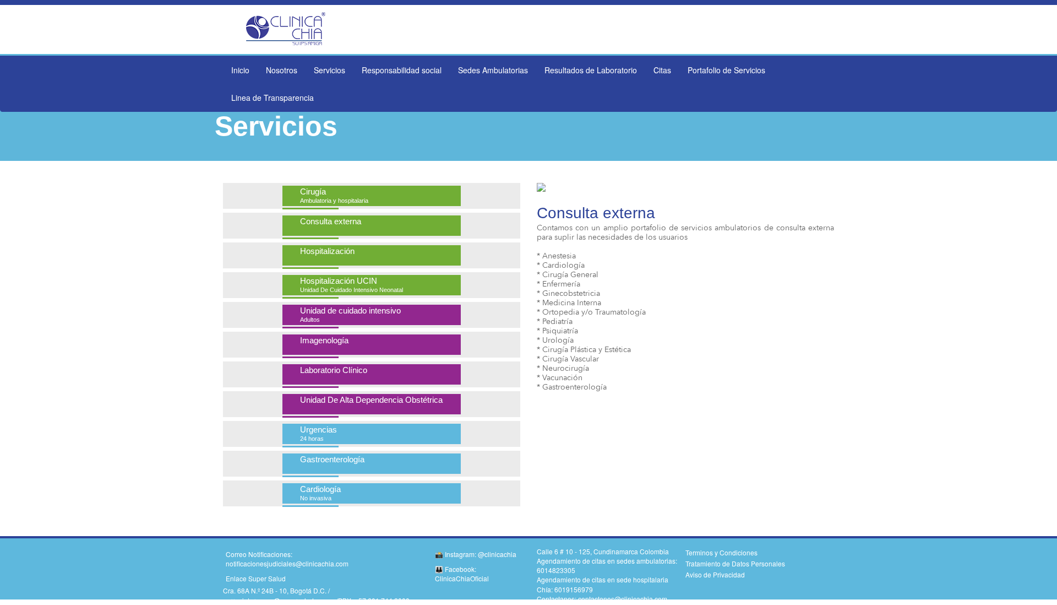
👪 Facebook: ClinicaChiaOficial (462, 573)
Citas (662, 69)
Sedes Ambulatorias (493, 69)
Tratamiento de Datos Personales (735, 563)
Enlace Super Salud (256, 578)
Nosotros (281, 69)
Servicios (329, 69)
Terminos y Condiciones (721, 552)
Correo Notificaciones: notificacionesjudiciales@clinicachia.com (287, 558)
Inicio (240, 69)
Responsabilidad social (402, 69)
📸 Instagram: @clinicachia (475, 554)
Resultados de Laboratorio (590, 69)
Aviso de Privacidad (715, 574)
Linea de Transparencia (272, 97)
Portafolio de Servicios (726, 69)
